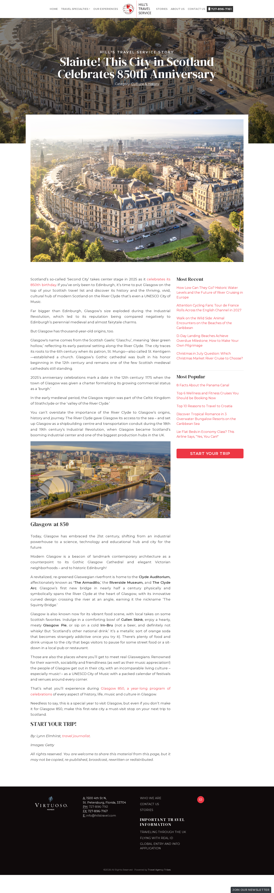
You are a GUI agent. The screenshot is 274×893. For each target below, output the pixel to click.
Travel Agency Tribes (159, 869)
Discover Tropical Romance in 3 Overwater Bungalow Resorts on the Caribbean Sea (206, 419)
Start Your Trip (210, 453)
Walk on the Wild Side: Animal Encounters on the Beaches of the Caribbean (204, 323)
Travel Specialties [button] (74, 8)
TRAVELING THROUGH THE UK (163, 832)
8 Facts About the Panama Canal (203, 385)
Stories (161, 8)
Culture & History (145, 84)
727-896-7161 (220, 9)
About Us (178, 8)
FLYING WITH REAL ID (156, 838)
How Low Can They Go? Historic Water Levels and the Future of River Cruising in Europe (210, 292)
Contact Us (196, 8)
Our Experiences (105, 8)
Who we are (150, 798)
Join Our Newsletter (250, 890)
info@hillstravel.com (101, 815)
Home (54, 8)
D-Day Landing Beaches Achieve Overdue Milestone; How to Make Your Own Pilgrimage (208, 340)
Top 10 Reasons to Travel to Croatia (204, 406)
